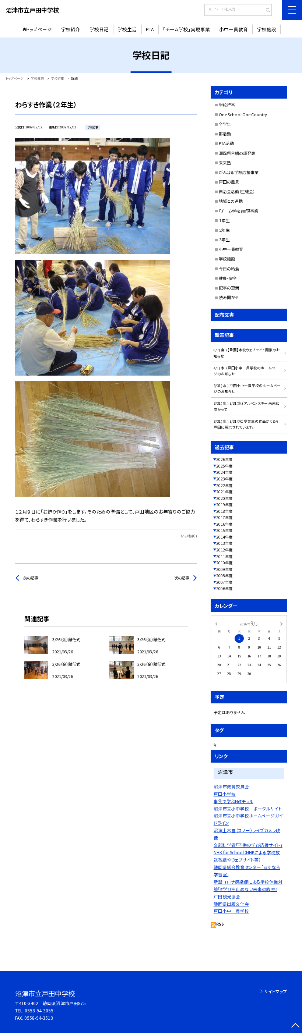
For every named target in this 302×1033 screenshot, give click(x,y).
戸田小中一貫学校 (231, 911)
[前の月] (216, 623)
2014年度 (224, 537)
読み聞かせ (229, 297)
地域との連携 (231, 201)
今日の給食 (229, 268)
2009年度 (224, 569)
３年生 (224, 239)
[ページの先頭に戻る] (295, 1026)
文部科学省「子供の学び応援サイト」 (248, 845)
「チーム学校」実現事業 (186, 29)
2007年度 (224, 582)
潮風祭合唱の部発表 (237, 153)
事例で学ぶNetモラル (233, 801)
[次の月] (281, 623)
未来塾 (225, 163)
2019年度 (224, 504)
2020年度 (224, 498)
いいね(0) (189, 536)
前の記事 (30, 578)
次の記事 (181, 578)
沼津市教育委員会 (231, 786)
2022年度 (224, 485)
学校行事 (227, 105)
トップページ (39, 29)
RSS (220, 924)
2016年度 (224, 524)
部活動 (225, 133)
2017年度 (224, 517)
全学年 (225, 124)
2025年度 (224, 466)
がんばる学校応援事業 (239, 172)
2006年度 (224, 588)
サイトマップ (275, 991)
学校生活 (127, 29)
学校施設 (266, 29)
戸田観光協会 (227, 896)
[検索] (265, 10)
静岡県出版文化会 (231, 904)
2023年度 (224, 479)
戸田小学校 (225, 794)
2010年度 (224, 562)
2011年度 (224, 556)
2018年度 (224, 511)
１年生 (224, 220)
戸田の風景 (229, 182)
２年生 (224, 230)
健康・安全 (228, 278)
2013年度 (224, 543)
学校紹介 (70, 29)
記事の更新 (229, 288)
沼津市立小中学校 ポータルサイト (248, 808)
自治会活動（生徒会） (237, 191)
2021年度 (224, 491)
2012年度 (224, 550)
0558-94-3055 (39, 1010)
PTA (150, 29)
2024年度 (224, 472)
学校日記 (99, 29)
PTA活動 (226, 143)
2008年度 (224, 575)
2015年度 (224, 530)
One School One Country (243, 114)
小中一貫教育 (233, 29)
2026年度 (224, 459)
